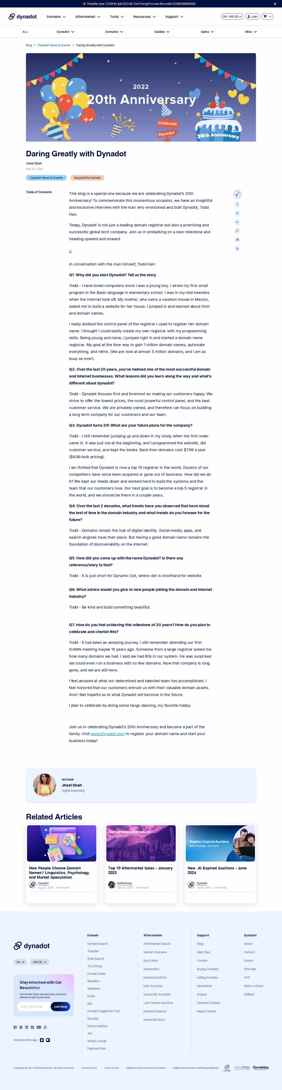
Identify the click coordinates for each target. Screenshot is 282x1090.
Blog (29, 45)
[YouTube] (39, 1027)
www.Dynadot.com (108, 733)
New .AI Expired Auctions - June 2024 (217, 870)
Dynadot (43, 883)
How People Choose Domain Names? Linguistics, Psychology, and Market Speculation (59, 872)
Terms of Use (111, 1067)
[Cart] (267, 16)
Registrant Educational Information (146, 1067)
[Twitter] (32, 1027)
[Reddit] (45, 1027)
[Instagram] (20, 1027)
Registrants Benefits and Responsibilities (196, 1067)
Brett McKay (124, 883)
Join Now (60, 1006)
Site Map (250, 969)
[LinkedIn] (26, 1027)
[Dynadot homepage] (23, 16)
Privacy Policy (89, 1067)
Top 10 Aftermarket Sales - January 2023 (140, 870)
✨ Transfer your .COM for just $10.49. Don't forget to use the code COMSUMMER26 (138, 4)
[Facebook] (15, 1027)
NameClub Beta (154, 1020)
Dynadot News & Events (54, 45)
